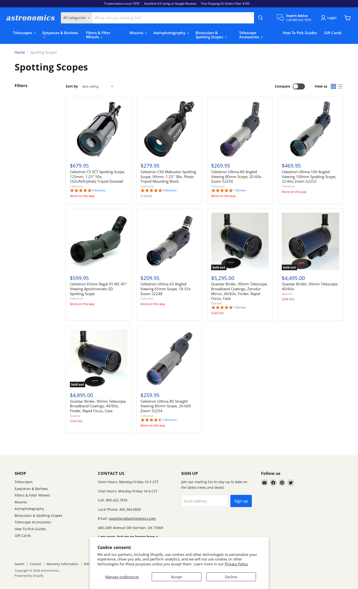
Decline (231, 576)
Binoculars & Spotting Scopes (210, 34)
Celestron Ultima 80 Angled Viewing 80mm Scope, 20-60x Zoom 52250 (236, 176)
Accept (176, 576)
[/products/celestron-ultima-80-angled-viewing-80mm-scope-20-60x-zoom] (240, 129)
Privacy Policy (236, 563)
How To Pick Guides (300, 32)
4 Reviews (99, 190)
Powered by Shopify (29, 575)
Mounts (137, 32)
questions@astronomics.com (132, 518)
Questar (216, 303)
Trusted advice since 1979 (121, 3)
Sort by (72, 86)
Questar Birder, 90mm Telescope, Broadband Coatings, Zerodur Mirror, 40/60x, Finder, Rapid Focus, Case (239, 291)
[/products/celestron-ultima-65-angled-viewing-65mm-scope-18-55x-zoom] (169, 241)
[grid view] (333, 86)
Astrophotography (169, 32)
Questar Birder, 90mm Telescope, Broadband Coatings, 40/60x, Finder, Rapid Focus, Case (98, 406)
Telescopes (23, 32)
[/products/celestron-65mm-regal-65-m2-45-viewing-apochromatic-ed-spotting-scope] (98, 241)
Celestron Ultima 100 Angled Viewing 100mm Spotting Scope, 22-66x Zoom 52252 (309, 176)
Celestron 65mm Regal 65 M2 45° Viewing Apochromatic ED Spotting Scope (98, 288)
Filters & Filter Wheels (98, 34)
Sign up (241, 501)
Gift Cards (332, 32)
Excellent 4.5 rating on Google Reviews (170, 3)
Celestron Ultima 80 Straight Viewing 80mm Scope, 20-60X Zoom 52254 (166, 406)
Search (19, 564)
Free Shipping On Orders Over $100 (225, 3)
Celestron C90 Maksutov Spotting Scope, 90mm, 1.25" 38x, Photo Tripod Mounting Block (168, 176)
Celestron (76, 186)
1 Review (239, 190)
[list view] (340, 86)
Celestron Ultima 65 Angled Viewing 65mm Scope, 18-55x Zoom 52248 (166, 288)
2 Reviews (169, 420)
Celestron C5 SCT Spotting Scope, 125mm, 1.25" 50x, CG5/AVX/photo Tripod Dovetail (97, 176)
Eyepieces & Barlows (60, 32)
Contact (35, 564)
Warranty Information (62, 564)
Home (20, 52)
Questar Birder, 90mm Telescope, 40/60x (310, 286)
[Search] (260, 17)
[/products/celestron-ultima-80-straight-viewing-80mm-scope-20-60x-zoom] (169, 358)
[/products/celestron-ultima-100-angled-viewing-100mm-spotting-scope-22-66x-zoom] (310, 129)
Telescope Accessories (249, 34)
